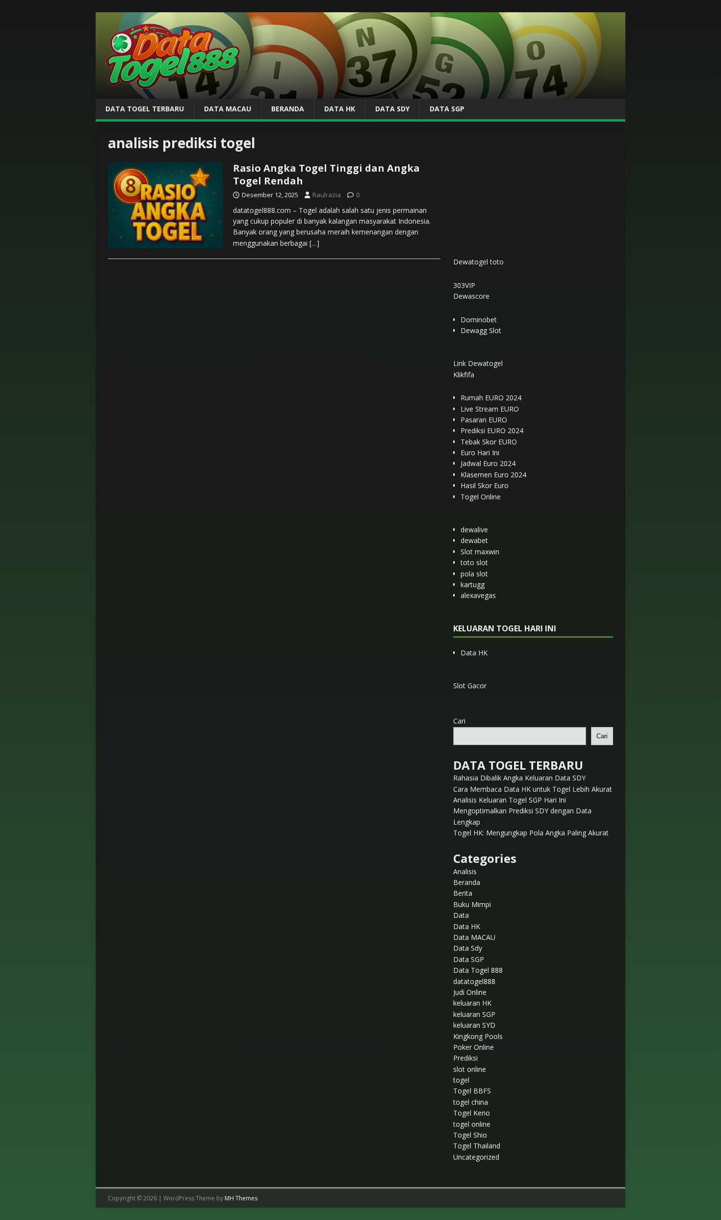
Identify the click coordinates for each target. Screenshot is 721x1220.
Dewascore (471, 296)
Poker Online (473, 1047)
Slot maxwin (480, 551)
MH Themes (241, 1198)
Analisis (465, 871)
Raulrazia (326, 194)
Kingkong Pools (478, 1036)
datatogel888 (474, 981)
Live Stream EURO (490, 409)
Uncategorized (476, 1157)
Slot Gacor (470, 685)
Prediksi (465, 1058)
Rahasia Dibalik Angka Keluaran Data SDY (519, 777)
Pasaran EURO (484, 419)
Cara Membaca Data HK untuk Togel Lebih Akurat (532, 789)
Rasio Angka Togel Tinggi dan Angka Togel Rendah (326, 174)
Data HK (339, 108)
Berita (462, 893)
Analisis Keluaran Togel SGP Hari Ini (509, 800)
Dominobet (479, 319)
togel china (470, 1102)
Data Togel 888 (478, 970)
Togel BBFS (472, 1090)
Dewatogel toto (478, 261)
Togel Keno (471, 1112)
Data (461, 915)
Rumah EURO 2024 (491, 397)
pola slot (474, 573)
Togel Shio (470, 1135)
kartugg (473, 584)
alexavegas (478, 595)
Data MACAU (227, 108)
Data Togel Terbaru (144, 108)
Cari (459, 721)
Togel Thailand (476, 1145)
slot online (469, 1069)
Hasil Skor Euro (485, 485)
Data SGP (447, 108)
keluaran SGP (474, 1014)
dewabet (474, 540)
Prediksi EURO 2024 (492, 430)
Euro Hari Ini (480, 452)
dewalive (474, 529)
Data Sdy (392, 108)
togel (461, 1080)
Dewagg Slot (481, 330)
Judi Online (470, 992)
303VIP (464, 285)
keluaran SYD (474, 1025)
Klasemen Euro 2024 (493, 474)
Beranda (287, 108)
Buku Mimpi (472, 904)
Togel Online (481, 496)
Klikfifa (463, 374)
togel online (471, 1124)
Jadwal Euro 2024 (488, 463)
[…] (314, 243)
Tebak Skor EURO (489, 441)
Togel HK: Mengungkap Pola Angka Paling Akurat (531, 832)
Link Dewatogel (478, 363)
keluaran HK (472, 1003)
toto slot (474, 562)
